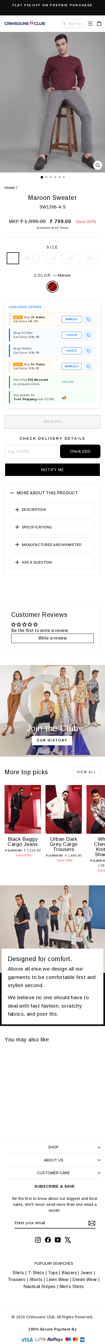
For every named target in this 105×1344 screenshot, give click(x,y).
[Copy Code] (88, 319)
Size (52, 247)
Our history (52, 740)
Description (34, 509)
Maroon (52, 286)
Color (52, 275)
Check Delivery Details (53, 438)
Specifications (37, 527)
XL (54, 258)
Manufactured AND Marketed (52, 544)
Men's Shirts (72, 1286)
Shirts (18, 1272)
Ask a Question (37, 562)
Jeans (86, 1272)
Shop (53, 1147)
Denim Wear (84, 1279)
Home (10, 188)
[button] (52, 469)
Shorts (36, 1279)
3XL (90, 258)
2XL (71, 258)
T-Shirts (36, 1272)
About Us (53, 1160)
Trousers (16, 1279)
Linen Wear (57, 1279)
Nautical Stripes (39, 1286)
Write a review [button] (52, 638)
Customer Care (53, 1173)
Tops (53, 1272)
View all (86, 772)
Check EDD (80, 451)
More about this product (47, 492)
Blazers (69, 1272)
